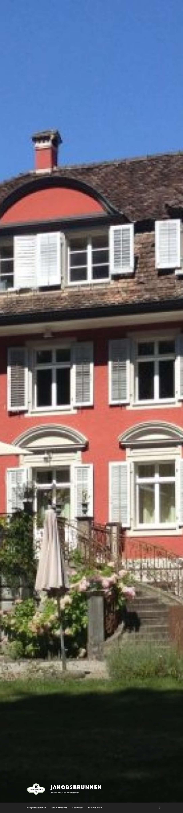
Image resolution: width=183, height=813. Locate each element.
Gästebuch (77, 808)
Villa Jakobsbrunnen (36, 808)
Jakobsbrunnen (76, 787)
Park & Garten (95, 808)
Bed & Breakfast (59, 808)
